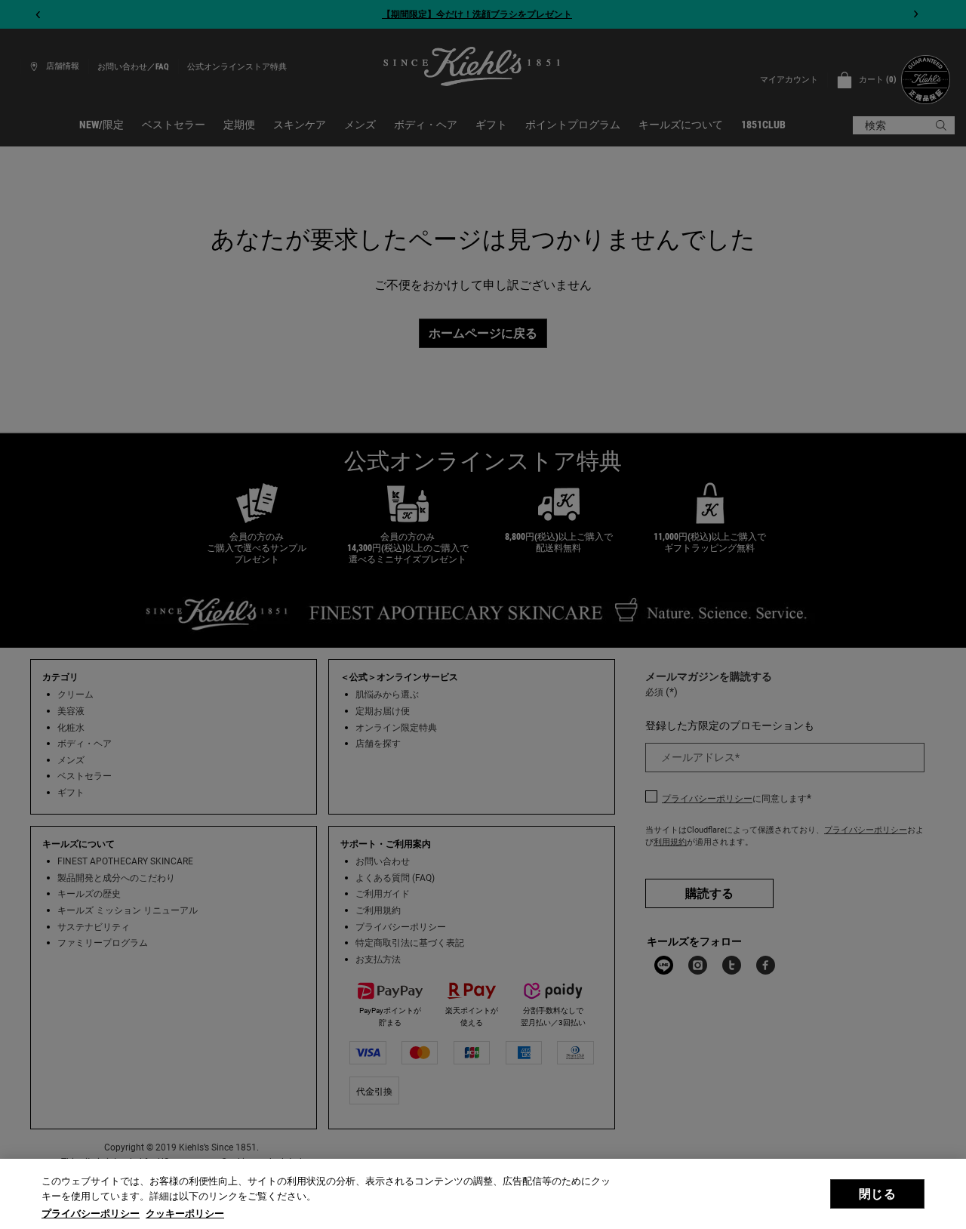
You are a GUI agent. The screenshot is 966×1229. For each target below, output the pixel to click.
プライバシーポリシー (91, 1213)
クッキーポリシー (185, 1213)
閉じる (877, 1194)
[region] (483, 1194)
